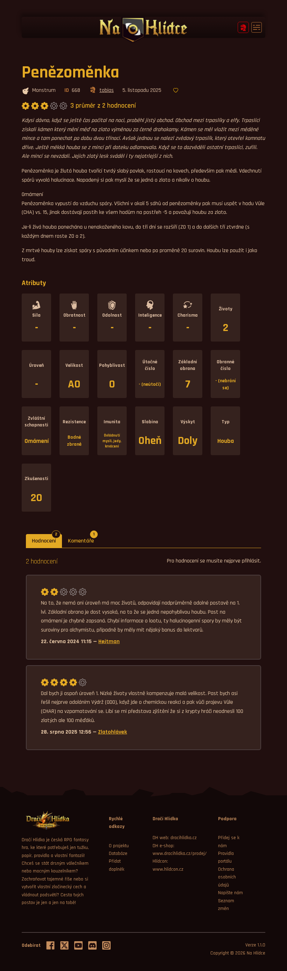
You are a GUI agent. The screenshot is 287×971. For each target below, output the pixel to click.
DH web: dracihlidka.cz (175, 838)
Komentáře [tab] (84, 539)
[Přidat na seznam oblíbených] (175, 91)
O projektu (119, 846)
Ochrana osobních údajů (227, 877)
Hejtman (109, 641)
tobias (106, 90)
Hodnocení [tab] (47, 539)
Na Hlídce (256, 953)
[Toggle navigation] (256, 27)
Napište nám (230, 893)
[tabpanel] (143, 653)
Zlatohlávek (112, 732)
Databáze (118, 853)
